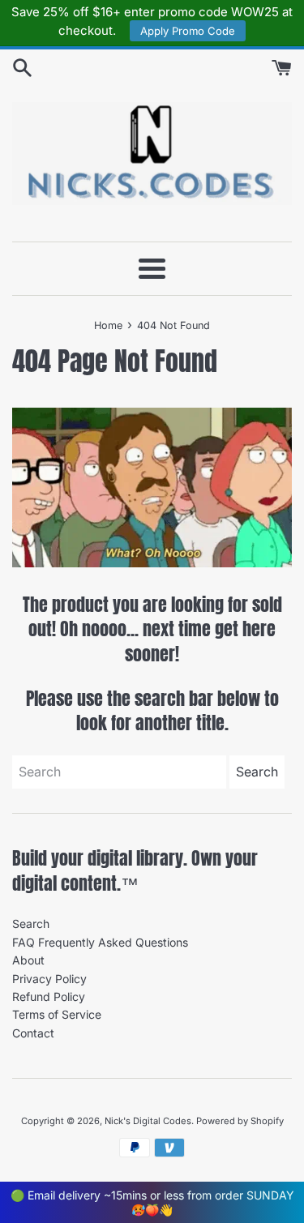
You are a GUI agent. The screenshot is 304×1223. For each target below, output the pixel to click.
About (28, 960)
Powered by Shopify (240, 1121)
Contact (33, 1033)
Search (30, 923)
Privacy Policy (49, 979)
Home (108, 325)
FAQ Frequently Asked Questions (100, 942)
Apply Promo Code (187, 30)
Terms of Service (56, 1014)
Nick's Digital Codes (148, 1121)
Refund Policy (48, 996)
